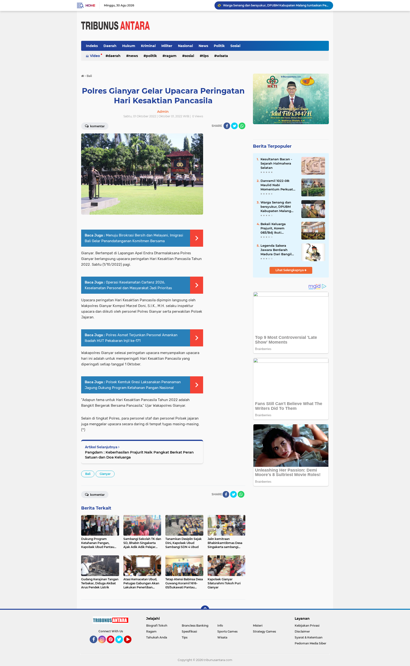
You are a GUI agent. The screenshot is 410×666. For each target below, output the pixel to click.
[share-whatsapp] (242, 126)
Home (90, 5)
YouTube (131, 645)
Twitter (121, 645)
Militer (166, 46)
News (203, 46)
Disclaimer (302, 631)
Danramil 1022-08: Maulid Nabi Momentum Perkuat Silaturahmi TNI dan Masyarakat (277, 185)
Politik (219, 46)
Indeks (92, 46)
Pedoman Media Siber (310, 643)
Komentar (97, 126)
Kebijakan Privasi (307, 625)
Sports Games (227, 631)
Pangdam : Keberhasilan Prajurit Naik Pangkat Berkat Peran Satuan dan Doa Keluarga (139, 454)
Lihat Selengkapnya (289, 270)
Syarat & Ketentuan (308, 637)
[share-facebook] (227, 126)
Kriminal (148, 46)
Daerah (109, 46)
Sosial (235, 46)
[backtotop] (205, 609)
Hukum (128, 46)
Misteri (257, 625)
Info (220, 625)
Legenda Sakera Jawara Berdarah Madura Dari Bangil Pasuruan (276, 250)
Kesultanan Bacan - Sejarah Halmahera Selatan (276, 163)
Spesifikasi (189, 631)
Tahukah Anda (156, 637)
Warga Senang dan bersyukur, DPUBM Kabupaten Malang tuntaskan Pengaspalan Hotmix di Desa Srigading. (276, 5)
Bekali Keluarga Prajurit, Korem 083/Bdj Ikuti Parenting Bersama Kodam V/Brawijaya (276, 228)
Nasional (185, 46)
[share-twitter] (234, 126)
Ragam (171, 56)
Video (95, 56)
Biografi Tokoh (156, 625)
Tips (205, 56)
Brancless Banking (195, 625)
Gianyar (105, 474)
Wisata (222, 56)
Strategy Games (264, 631)
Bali (87, 474)
